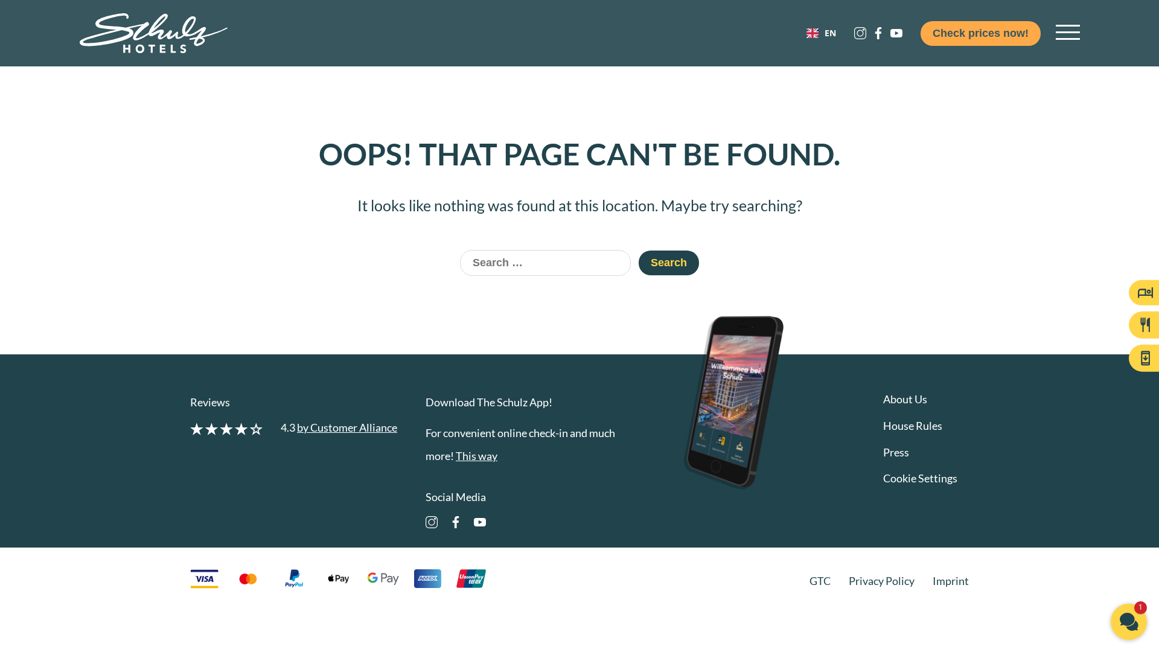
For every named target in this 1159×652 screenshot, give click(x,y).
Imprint (951, 580)
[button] (1129, 622)
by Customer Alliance (347, 427)
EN (830, 33)
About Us (905, 399)
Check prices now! (981, 33)
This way (476, 455)
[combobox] (821, 33)
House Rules (912, 425)
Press (896, 452)
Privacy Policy (882, 580)
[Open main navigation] (1068, 33)
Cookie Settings (920, 478)
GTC (820, 580)
